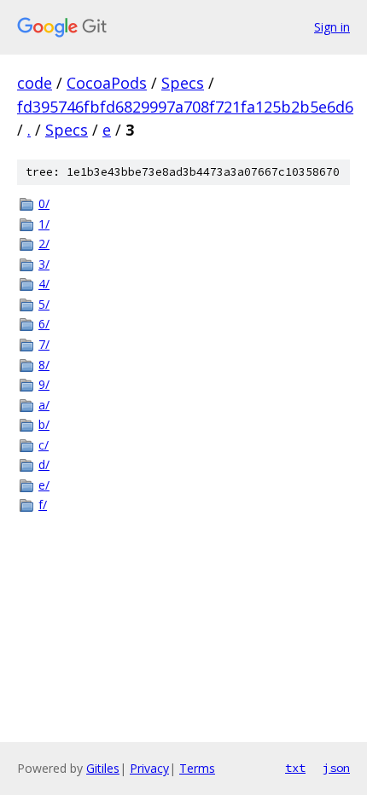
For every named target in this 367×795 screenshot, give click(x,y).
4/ (44, 284)
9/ (44, 384)
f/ (42, 504)
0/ (44, 203)
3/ (44, 264)
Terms (197, 768)
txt (295, 767)
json (336, 767)
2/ (44, 243)
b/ (44, 424)
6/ (44, 324)
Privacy (149, 768)
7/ (44, 344)
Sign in (332, 27)
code (34, 83)
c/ (43, 445)
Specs (182, 83)
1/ (44, 224)
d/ (44, 464)
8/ (44, 365)
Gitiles (102, 768)
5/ (44, 304)
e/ (44, 485)
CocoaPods (107, 83)
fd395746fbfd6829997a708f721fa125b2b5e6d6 (185, 106)
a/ (44, 405)
